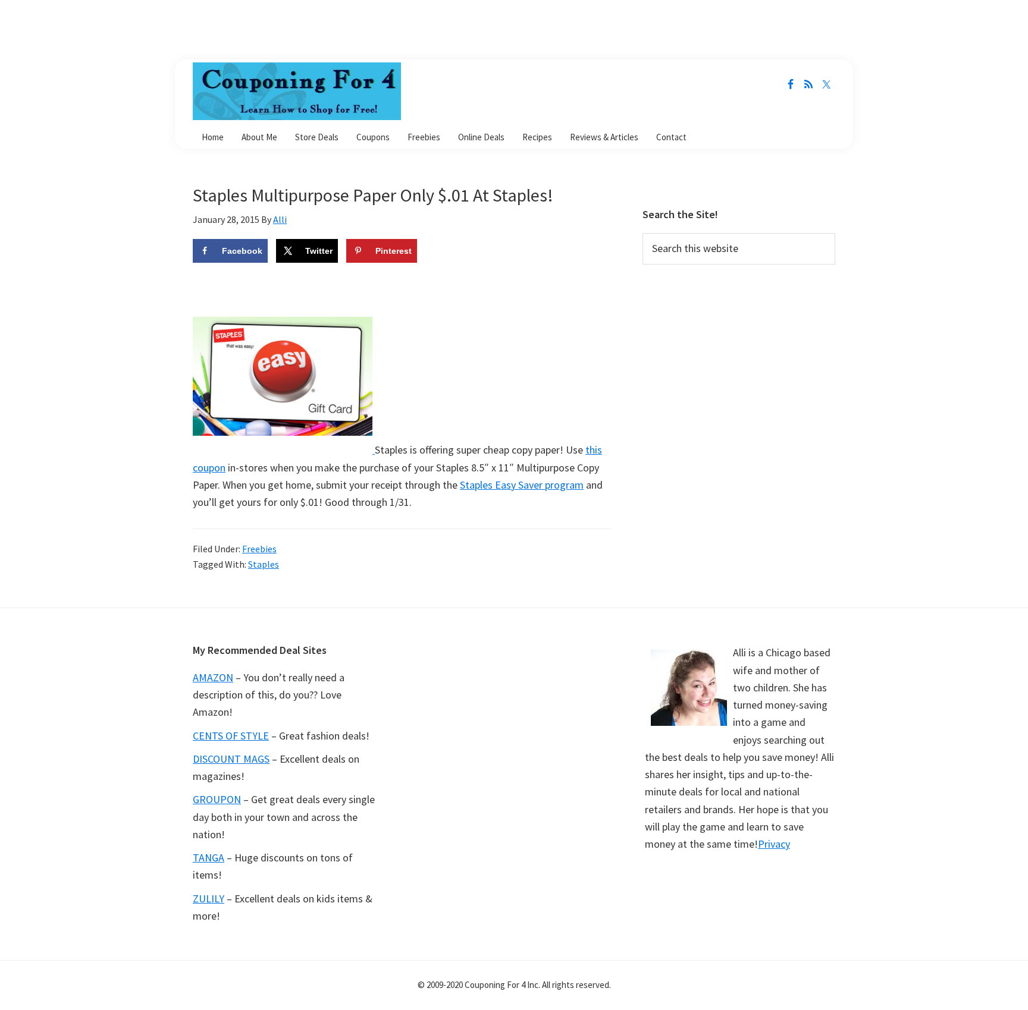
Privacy (774, 844)
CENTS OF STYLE (231, 735)
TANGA (208, 857)
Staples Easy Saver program (522, 485)
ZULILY (208, 898)
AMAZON (213, 677)
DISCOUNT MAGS (231, 759)
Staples (263, 564)
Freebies (259, 549)
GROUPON (217, 799)
